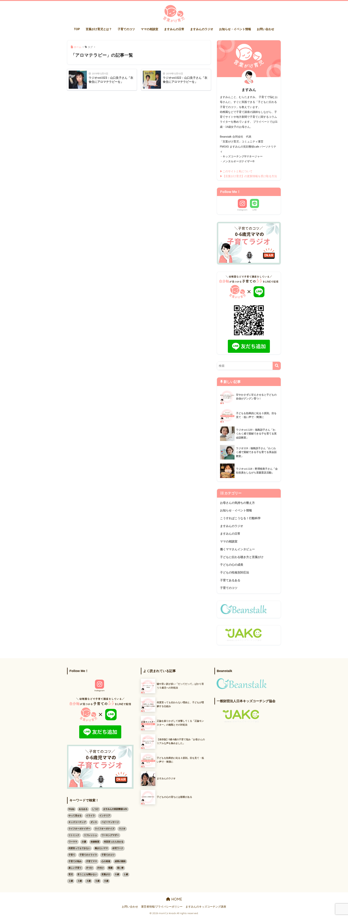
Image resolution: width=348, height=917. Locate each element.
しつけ (95, 809)
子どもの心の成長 (231, 564)
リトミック (74, 835)
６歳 (106, 881)
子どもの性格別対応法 (234, 572)
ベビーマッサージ (110, 822)
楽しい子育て (75, 868)
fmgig (71, 809)
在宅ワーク (117, 848)
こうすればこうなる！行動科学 (240, 518)
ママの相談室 (149, 29)
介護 (84, 841)
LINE (254, 210)
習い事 (120, 868)
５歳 (97, 881)
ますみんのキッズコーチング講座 (205, 906)
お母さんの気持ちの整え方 (237, 502)
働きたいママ (101, 848)
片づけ (89, 868)
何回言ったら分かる (113, 841)
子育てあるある (230, 580)
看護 (110, 868)
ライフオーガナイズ (104, 828)
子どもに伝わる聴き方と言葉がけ (242, 557)
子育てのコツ (126, 29)
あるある (83, 809)
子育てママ (91, 861)
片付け (100, 868)
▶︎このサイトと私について (236, 171)
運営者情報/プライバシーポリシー (162, 906)
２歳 (71, 881)
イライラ (90, 815)
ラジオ (122, 828)
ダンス (93, 822)
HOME (176, 899)
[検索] (277, 366)
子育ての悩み (75, 861)
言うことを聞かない (87, 874)
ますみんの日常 (174, 29)
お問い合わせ (265, 29)
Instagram (242, 210)
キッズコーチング (77, 822)
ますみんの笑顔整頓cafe (115, 809)
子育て (72, 854)
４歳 (88, 881)
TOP (77, 29)
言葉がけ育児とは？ (99, 29)
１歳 (126, 874)
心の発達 (106, 861)
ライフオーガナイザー (79, 828)
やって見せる (75, 815)
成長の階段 (120, 861)
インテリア (104, 815)
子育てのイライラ (88, 854)
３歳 (79, 881)
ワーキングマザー (110, 835)
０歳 (117, 874)
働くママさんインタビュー (237, 549)
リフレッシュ (90, 835)
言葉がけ (106, 874)
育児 (71, 874)
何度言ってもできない (79, 848)
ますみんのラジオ (201, 29)
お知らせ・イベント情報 (235, 29)
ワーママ (73, 841)
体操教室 (95, 841)
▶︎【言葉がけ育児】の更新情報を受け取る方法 (248, 176)
